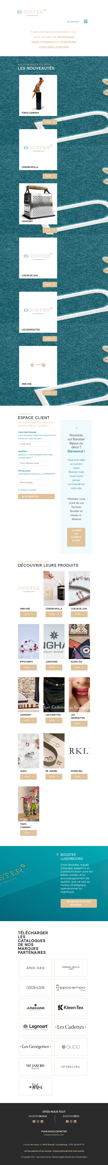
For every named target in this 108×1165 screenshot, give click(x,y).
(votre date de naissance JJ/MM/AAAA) (37, 473)
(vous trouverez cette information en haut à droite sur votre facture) (37, 435)
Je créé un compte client (76, 535)
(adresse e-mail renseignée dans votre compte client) (35, 454)
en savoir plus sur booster (79, 903)
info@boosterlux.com (54, 1134)
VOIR (48, 121)
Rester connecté (28, 490)
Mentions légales (58, 1157)
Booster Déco (70, 1157)
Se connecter (73, 21)
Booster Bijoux (81, 1157)
